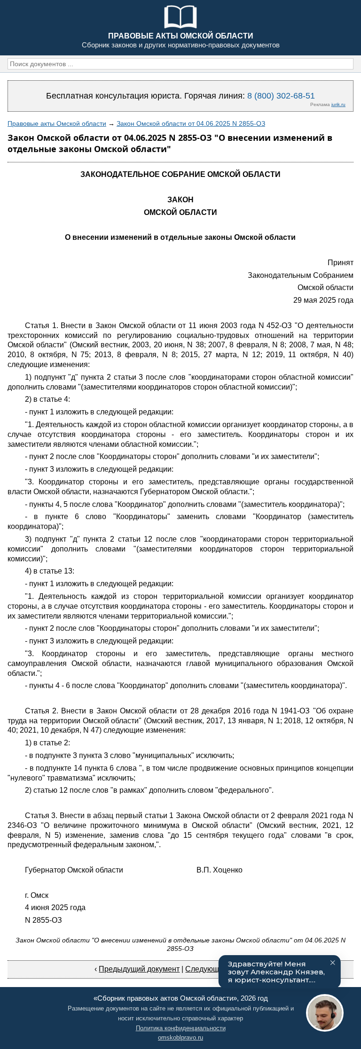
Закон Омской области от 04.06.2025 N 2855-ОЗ (191, 123)
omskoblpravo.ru (180, 1037)
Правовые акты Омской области (57, 123)
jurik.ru (338, 104)
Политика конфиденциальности (181, 1028)
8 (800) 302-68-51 (281, 95)
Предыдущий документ (139, 969)
